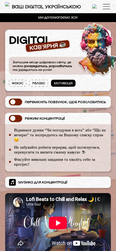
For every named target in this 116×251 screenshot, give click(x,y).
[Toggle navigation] (106, 6)
